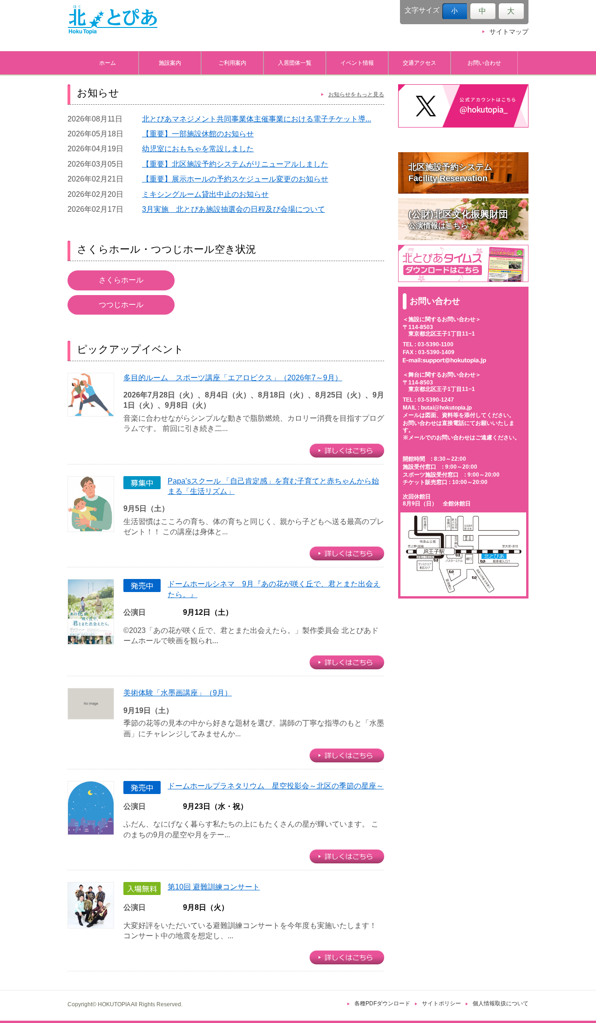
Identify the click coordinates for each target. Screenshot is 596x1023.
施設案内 (170, 63)
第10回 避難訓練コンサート (214, 887)
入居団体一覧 (295, 63)
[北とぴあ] (113, 19)
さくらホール (121, 280)
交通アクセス (419, 63)
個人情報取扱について (500, 1003)
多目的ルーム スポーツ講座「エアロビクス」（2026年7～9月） (232, 378)
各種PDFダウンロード (382, 1003)
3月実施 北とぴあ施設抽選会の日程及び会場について (233, 209)
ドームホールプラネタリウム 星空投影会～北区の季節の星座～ (276, 786)
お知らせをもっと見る (356, 94)
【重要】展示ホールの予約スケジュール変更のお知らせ (235, 179)
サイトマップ (508, 31)
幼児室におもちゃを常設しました (198, 149)
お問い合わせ (484, 63)
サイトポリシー (441, 1003)
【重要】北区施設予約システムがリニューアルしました (235, 164)
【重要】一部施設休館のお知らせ (198, 134)
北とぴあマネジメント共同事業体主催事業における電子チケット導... (256, 119)
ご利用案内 (232, 63)
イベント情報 (357, 63)
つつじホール (121, 305)
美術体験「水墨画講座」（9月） (177, 693)
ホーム (107, 63)
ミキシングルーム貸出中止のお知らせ (205, 194)
